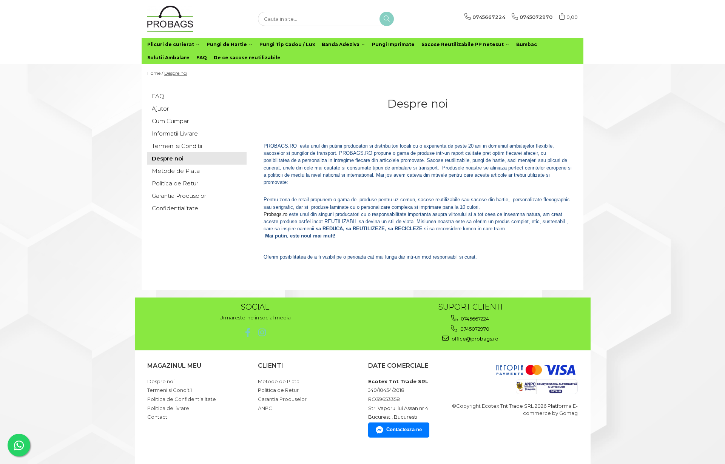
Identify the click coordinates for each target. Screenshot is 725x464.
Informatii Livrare (175, 133)
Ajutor (160, 108)
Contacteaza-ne (404, 429)
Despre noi (175, 73)
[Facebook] (248, 332)
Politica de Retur (175, 183)
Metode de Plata (176, 170)
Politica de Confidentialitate (181, 399)
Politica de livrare (168, 408)
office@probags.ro (474, 339)
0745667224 (474, 319)
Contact (157, 417)
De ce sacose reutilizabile (247, 57)
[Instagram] (262, 332)
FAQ (201, 57)
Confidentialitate (175, 208)
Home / (155, 73)
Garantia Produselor (179, 195)
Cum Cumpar (170, 121)
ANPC (265, 408)
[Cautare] (386, 19)
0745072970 (474, 329)
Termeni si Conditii (177, 146)
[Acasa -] (185, 19)
